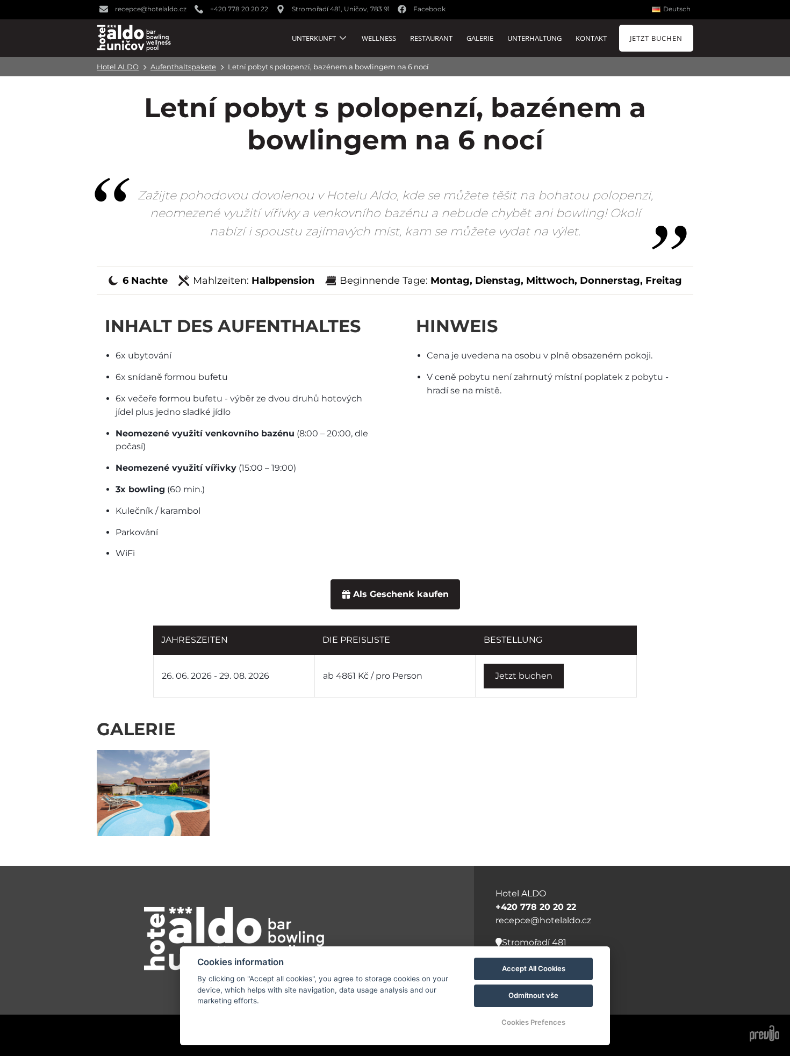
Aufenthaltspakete (183, 66)
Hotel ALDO (118, 66)
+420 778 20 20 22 (535, 907)
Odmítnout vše (533, 995)
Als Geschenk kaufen (401, 594)
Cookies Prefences (533, 1022)
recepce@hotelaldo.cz (543, 920)
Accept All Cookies (533, 968)
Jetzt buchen (523, 676)
